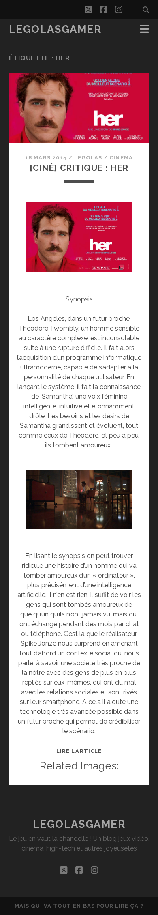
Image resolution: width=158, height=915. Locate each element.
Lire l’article (79, 751)
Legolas (88, 158)
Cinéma (120, 158)
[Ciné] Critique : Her (79, 168)
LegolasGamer (55, 29)
